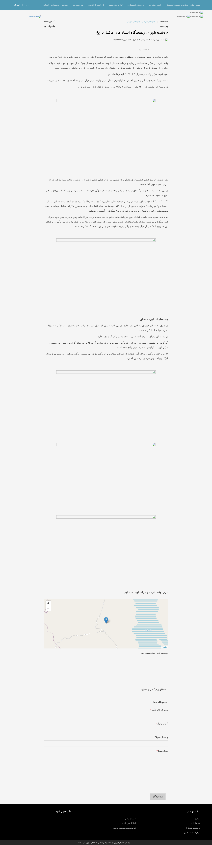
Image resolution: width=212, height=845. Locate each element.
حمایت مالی (130, 818)
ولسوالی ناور (49, 26)
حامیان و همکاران (192, 828)
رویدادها (64, 5)
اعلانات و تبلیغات (128, 823)
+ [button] (48, 603)
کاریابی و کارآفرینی (96, 5)
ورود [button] (27, 5)
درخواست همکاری (192, 832)
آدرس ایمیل (162, 723)
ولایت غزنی (163, 26)
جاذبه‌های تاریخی (148, 21)
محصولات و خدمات (51, 5)
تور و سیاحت (78, 5)
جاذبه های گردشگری (136, 5)
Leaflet (164, 647)
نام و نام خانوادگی (159, 710)
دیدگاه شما (162, 751)
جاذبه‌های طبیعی (133, 21)
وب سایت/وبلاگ (161, 737)
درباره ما (196, 818)
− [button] (48, 608)
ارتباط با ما (195, 823)
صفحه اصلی (195, 5)
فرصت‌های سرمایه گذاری (124, 828)
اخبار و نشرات (155, 5)
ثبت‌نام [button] (17, 5)
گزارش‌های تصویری (115, 5)
